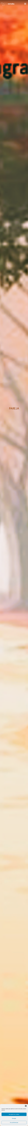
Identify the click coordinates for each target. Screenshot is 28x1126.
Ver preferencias (14, 1122)
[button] (26, 1106)
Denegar (14, 1118)
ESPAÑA (11, 4)
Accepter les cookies (14, 1114)
